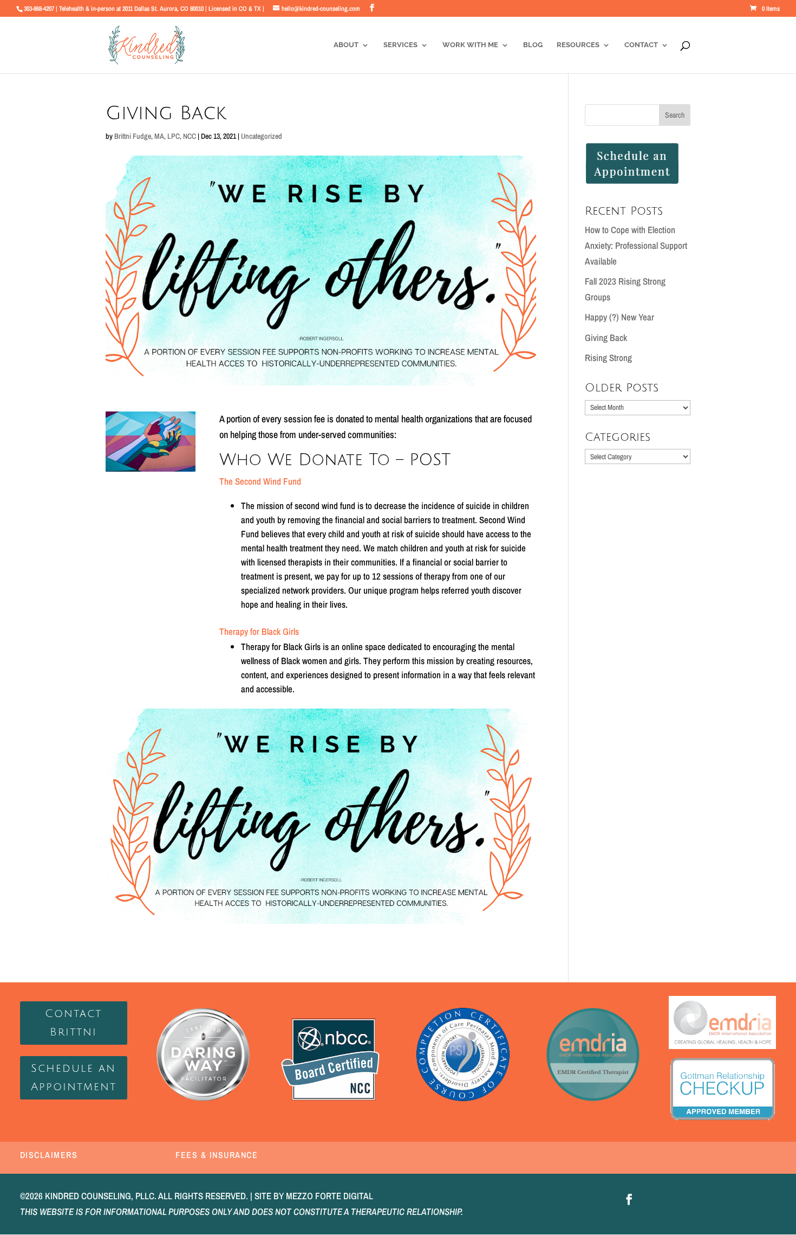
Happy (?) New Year (619, 317)
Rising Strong (608, 357)
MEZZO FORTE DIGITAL (329, 1195)
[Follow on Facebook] (629, 1199)
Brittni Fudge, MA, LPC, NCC (155, 136)
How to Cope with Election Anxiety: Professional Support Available (636, 245)
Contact (641, 45)
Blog (533, 45)
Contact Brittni (73, 1023)
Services (400, 45)
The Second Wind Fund (260, 481)
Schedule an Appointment (73, 1078)
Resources (578, 45)
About (346, 45)
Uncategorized (261, 136)
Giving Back (606, 337)
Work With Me (470, 45)
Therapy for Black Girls (260, 631)
